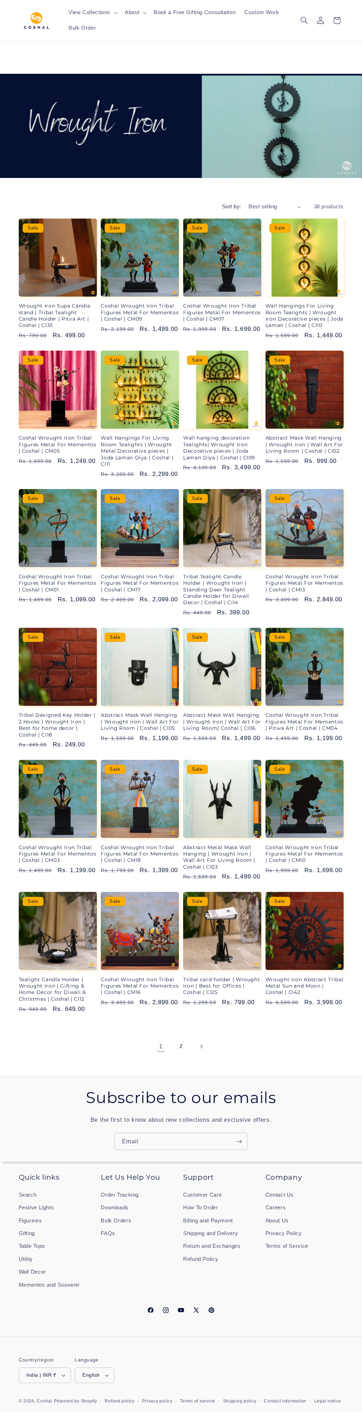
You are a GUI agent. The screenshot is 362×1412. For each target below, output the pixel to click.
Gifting (27, 1233)
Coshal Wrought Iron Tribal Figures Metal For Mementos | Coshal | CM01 (58, 583)
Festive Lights (36, 1207)
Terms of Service (286, 1246)
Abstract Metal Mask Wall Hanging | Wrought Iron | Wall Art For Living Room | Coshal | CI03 (219, 857)
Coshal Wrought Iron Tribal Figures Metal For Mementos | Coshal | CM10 (304, 854)
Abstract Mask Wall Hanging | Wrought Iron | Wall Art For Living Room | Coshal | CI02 (304, 444)
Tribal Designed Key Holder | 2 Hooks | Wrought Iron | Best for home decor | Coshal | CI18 (57, 725)
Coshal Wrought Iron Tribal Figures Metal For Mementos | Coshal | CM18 (140, 854)
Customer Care (202, 1195)
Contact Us (279, 1195)
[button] (92, 12)
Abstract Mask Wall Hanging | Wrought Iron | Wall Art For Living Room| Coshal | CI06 (222, 721)
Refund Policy (200, 1259)
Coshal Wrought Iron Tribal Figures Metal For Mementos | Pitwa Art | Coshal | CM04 (304, 721)
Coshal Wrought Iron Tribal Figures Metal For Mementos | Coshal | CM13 (304, 583)
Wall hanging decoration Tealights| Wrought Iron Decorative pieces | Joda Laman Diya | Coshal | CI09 (219, 447)
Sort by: (231, 206)
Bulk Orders (116, 1220)
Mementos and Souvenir (49, 1285)
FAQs (108, 1233)
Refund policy (120, 1401)
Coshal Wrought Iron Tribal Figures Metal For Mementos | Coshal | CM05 (58, 444)
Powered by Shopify (75, 1401)
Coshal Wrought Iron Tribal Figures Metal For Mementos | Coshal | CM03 (58, 854)
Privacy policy (157, 1401)
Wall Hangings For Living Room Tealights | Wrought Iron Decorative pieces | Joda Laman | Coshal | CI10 (304, 315)
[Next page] (201, 1046)
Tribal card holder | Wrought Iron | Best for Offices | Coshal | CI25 (221, 986)
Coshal (44, 1401)
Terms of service (197, 1401)
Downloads (115, 1207)
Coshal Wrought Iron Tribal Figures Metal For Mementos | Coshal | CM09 (140, 312)
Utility (26, 1259)
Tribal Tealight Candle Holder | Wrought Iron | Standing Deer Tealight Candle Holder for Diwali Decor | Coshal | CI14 (216, 589)
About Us (277, 1220)
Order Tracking (120, 1195)
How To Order (200, 1207)
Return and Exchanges (212, 1246)
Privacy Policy (283, 1233)
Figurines (30, 1220)
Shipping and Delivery (210, 1233)
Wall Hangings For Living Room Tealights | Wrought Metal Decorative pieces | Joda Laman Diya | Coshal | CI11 (137, 451)
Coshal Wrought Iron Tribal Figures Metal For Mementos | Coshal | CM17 (140, 583)
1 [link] (161, 1046)
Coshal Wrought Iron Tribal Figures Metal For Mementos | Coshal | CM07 (222, 312)
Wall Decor (32, 1272)
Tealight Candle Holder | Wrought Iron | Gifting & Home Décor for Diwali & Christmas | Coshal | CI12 (52, 989)
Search (28, 1195)
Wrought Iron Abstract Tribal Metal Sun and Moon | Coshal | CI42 (304, 986)
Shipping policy (240, 1401)
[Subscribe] (239, 1141)
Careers (275, 1207)
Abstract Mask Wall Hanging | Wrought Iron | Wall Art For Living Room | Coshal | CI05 (140, 721)
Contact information (285, 1401)
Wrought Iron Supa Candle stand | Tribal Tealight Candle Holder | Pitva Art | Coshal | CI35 (54, 315)
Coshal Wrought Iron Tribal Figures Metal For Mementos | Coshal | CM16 (140, 986)
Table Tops (32, 1246)
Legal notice (327, 1401)
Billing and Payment (208, 1220)
